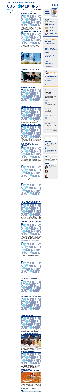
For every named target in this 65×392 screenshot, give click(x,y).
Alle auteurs (47, 163)
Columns (8, 11)
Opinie (12, 2)
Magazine (21, 2)
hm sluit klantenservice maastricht (49, 127)
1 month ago (53, 115)
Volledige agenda (47, 141)
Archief (16, 2)
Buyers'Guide (31, 2)
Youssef (49, 123)
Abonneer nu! (47, 11)
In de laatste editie (47, 13)
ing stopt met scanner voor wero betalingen (50, 99)
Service (26, 2)
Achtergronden (9, 10)
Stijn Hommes (50, 93)
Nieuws (8, 12)
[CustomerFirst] (24, 6)
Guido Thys (49, 108)
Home (8, 2)
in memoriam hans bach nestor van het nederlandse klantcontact (49, 115)
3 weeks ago (49, 106)
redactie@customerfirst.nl (49, 161)
